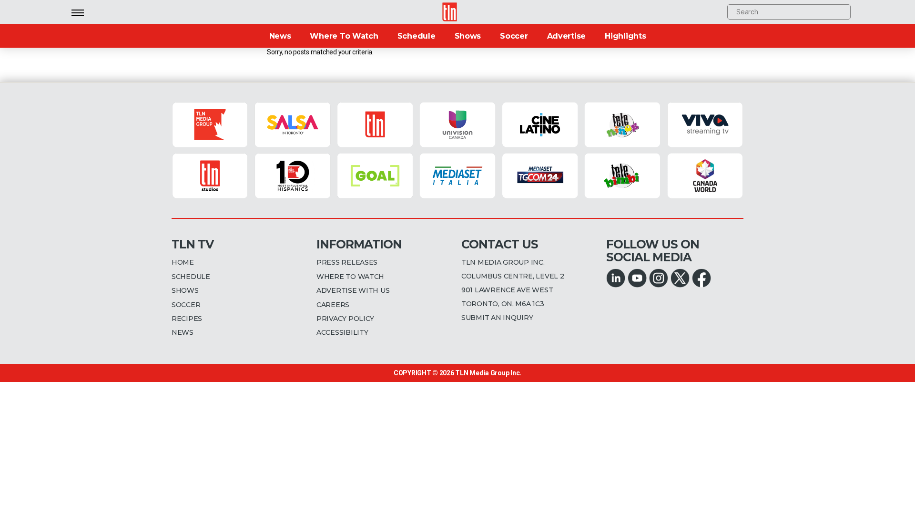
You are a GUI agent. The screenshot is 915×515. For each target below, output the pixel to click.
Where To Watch (344, 36)
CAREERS (332, 304)
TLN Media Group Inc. (488, 373)
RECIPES (187, 318)
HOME (183, 262)
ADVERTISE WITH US (352, 290)
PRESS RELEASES (346, 262)
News (280, 36)
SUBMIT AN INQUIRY (497, 317)
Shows (468, 36)
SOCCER (186, 304)
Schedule (416, 36)
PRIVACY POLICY (345, 318)
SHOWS (185, 290)
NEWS (182, 332)
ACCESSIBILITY (342, 332)
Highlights (625, 36)
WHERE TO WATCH (350, 276)
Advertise (566, 36)
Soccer (514, 36)
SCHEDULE (191, 276)
